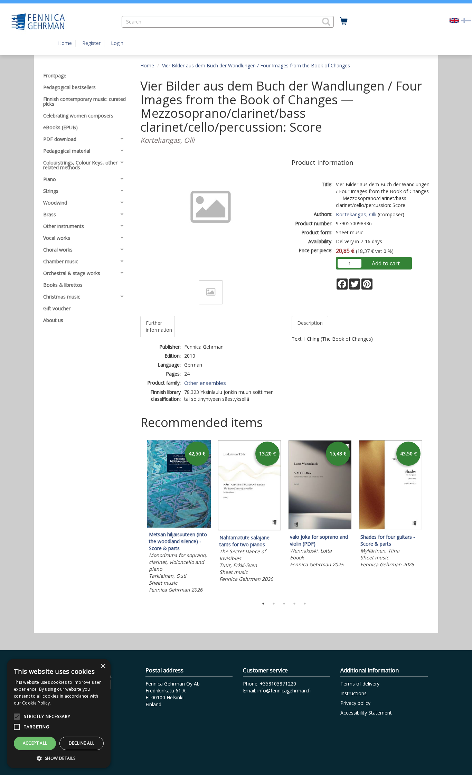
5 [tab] (304, 603)
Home (65, 43)
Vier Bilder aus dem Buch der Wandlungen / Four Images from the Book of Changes (256, 65)
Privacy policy (355, 703)
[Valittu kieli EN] (454, 20)
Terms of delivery (359, 683)
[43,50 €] (390, 528)
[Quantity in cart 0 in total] (343, 21)
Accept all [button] (35, 743)
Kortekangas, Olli (356, 214)
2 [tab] (273, 603)
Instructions (353, 693)
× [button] (102, 666)
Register (91, 43)
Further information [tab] (159, 326)
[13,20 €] (249, 529)
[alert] (59, 713)
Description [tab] (310, 323)
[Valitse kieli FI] (466, 20)
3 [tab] (284, 603)
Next (429, 517)
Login (117, 43)
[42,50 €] (179, 525)
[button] (326, 22)
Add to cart (386, 263)
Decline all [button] (81, 743)
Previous (138, 517)
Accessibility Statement (366, 712)
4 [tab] (294, 603)
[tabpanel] (179, 517)
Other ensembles (205, 382)
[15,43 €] (320, 528)
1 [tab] (263, 603)
